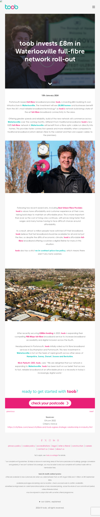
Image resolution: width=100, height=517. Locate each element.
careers (88, 446)
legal (54, 446)
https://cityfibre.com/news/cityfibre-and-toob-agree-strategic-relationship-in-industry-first (50, 427)
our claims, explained (51, 501)
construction (77, 446)
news (51, 449)
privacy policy (14, 446)
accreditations (43, 446)
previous (10, 411)
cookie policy (29, 446)
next (91, 411)
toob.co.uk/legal (52, 455)
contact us (43, 449)
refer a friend (64, 446)
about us (60, 449)
